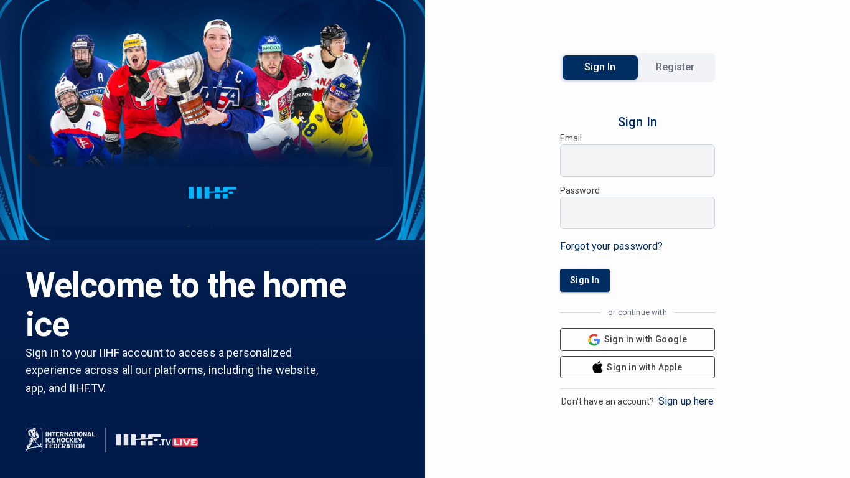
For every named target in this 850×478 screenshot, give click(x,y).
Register (675, 67)
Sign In (599, 67)
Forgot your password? (611, 246)
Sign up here (686, 401)
